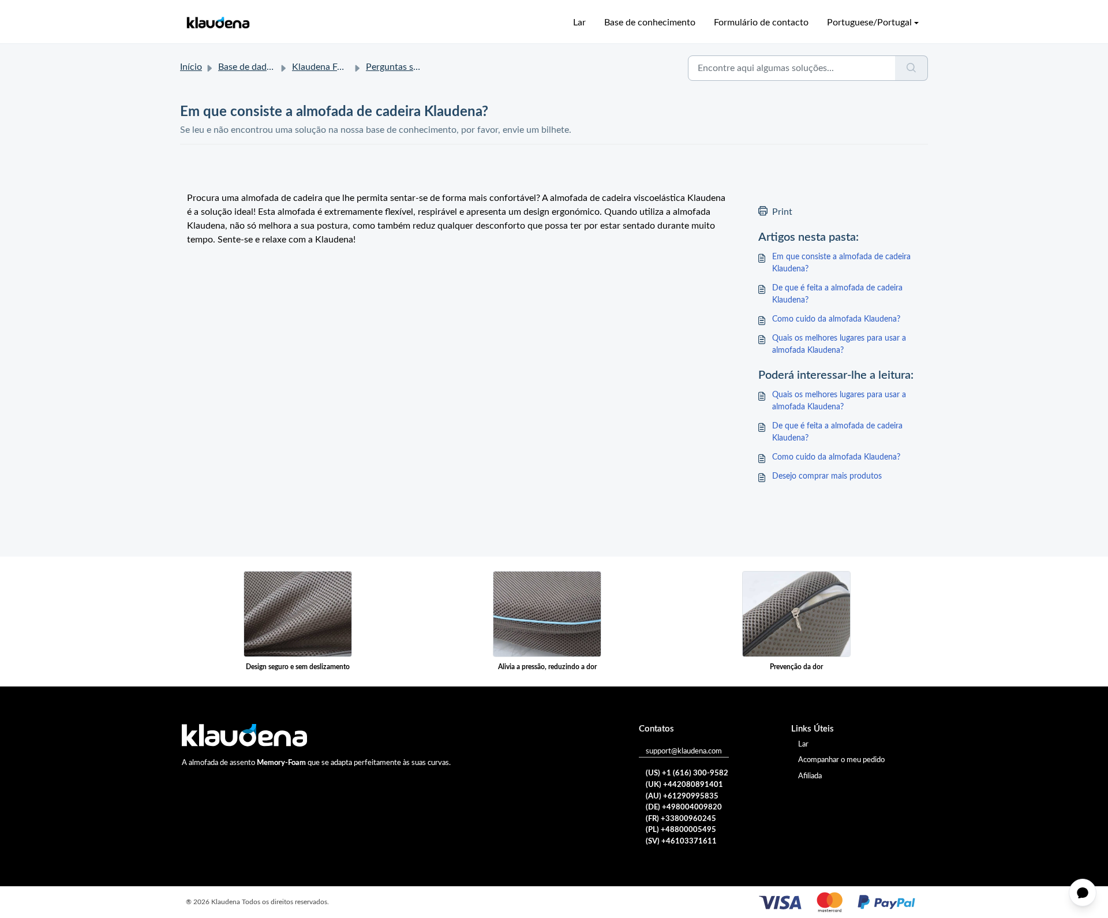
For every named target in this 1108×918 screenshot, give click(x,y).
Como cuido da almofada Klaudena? (836, 319)
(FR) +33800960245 (681, 819)
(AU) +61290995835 (682, 796)
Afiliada (810, 776)
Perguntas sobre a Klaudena (422, 67)
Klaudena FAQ (321, 67)
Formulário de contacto (761, 22)
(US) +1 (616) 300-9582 (687, 773)
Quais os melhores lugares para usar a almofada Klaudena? (839, 344)
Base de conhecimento (649, 22)
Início (191, 67)
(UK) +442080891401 (684, 785)
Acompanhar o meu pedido (841, 760)
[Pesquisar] (911, 68)
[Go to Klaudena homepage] (217, 23)
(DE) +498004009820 (684, 807)
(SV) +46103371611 (681, 841)
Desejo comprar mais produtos (827, 476)
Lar (579, 22)
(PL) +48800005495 (681, 830)
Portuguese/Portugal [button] (869, 22)
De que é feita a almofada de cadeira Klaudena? (837, 294)
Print (782, 212)
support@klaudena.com (684, 751)
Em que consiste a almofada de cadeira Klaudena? (841, 263)
